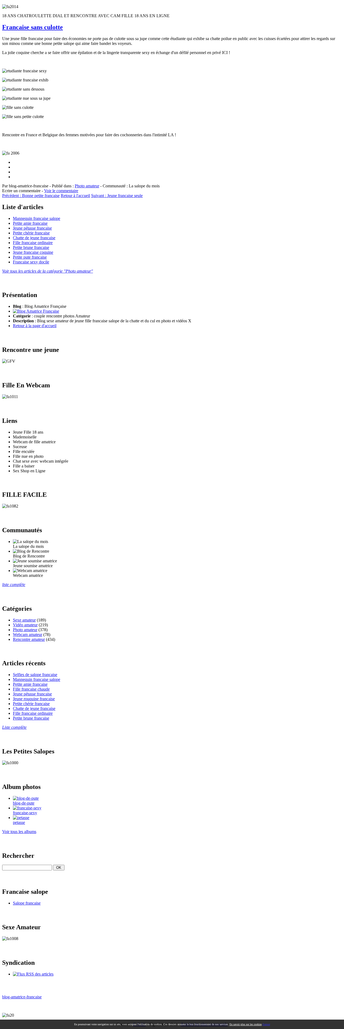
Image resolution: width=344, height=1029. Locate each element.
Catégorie (22, 316)
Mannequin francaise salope (36, 218)
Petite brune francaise (31, 247)
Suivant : (117, 195)
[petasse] (21, 817)
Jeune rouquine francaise (34, 698)
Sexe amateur (24, 620)
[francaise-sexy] (27, 808)
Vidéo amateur (25, 625)
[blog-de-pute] (26, 798)
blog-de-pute (23, 803)
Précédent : (31, 195)
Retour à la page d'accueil (34, 325)
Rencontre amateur (29, 639)
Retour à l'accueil (75, 195)
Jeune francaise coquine (33, 252)
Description (23, 321)
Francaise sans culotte (32, 27)
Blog (17, 306)
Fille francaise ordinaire (33, 242)
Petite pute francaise (30, 257)
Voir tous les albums (19, 831)
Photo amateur (87, 186)
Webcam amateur (27, 634)
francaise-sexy (25, 812)
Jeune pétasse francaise (32, 228)
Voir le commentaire (61, 190)
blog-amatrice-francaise (22, 997)
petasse (19, 822)
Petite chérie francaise (31, 233)
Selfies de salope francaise (35, 674)
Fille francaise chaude (31, 689)
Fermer (266, 1024)
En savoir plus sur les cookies (246, 1024)
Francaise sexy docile (31, 262)
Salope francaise (27, 903)
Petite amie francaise (30, 223)
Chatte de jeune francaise (34, 237)
